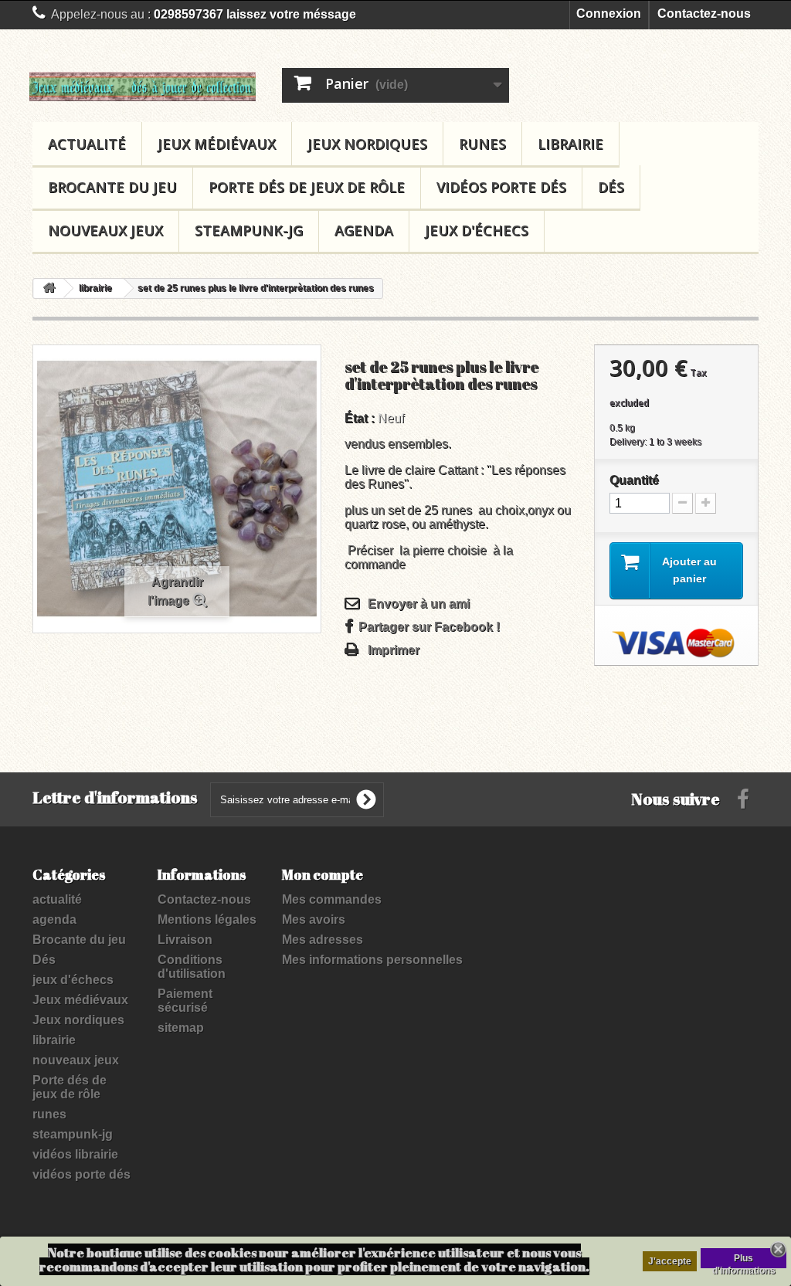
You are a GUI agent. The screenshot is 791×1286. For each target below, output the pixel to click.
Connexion (608, 13)
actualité (87, 143)
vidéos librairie (75, 1154)
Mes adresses (322, 939)
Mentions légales (207, 919)
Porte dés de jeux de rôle (307, 187)
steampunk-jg (249, 230)
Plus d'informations (744, 1260)
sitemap (181, 1027)
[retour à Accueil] (48, 288)
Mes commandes (332, 899)
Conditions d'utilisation (192, 966)
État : (360, 418)
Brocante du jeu (112, 187)
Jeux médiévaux (217, 143)
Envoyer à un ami (419, 603)
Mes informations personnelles (372, 959)
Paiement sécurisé (185, 1000)
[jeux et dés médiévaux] (142, 86)
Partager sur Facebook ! (429, 626)
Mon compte (322, 874)
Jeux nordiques (367, 143)
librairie (570, 143)
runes (482, 143)
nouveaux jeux (105, 230)
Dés (611, 187)
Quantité (634, 480)
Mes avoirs (313, 919)
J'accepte (669, 1261)
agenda (363, 230)
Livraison (185, 939)
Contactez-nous (704, 13)
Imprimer (393, 650)
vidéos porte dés (501, 187)
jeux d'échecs (476, 230)
